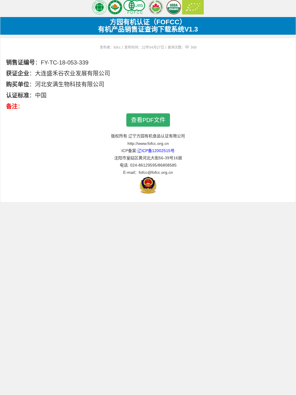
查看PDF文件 (148, 120)
